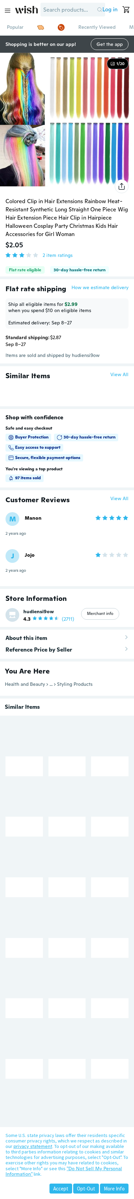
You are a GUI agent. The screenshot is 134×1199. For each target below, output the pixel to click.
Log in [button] (110, 9)
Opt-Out (86, 1188)
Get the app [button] (110, 44)
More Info (114, 1188)
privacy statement (32, 1146)
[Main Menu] (7, 10)
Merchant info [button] (100, 613)
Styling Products (74, 684)
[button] (99, 9)
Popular (15, 27)
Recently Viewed (96, 27)
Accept (60, 1188)
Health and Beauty (25, 684)
